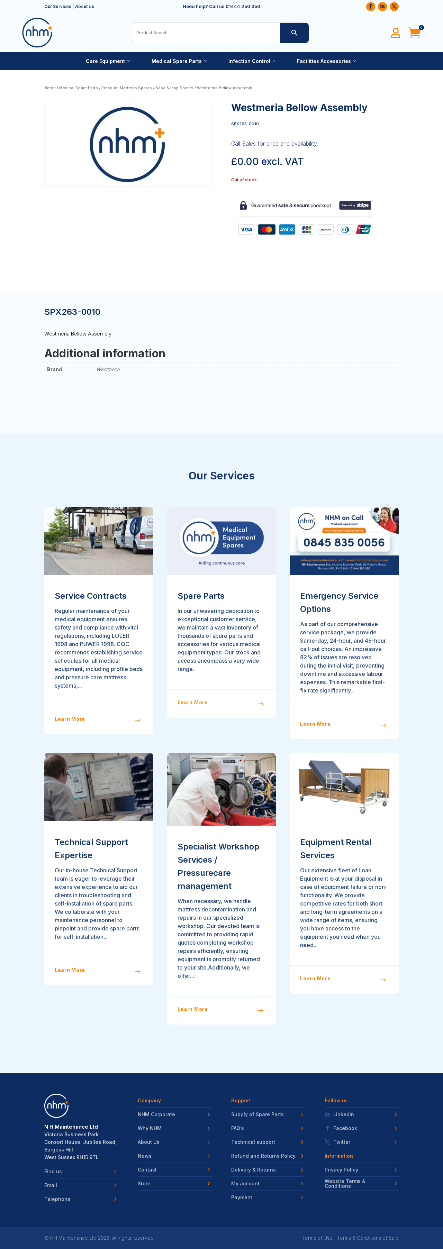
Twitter (341, 1142)
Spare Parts (201, 596)
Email (50, 1185)
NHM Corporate (156, 1114)
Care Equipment (108, 61)
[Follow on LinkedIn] (382, 6)
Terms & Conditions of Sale (368, 1238)
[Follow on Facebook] (370, 6)
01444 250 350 (243, 6)
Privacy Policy (341, 1169)
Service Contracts (91, 596)
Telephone (57, 1199)
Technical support (253, 1142)
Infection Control (252, 61)
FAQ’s (237, 1128)
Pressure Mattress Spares (126, 87)
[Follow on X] (394, 6)
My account (245, 1183)
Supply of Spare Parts (257, 1114)
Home (50, 87)
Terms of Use (317, 1238)
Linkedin (343, 1114)
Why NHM (150, 1128)
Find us (53, 1171)
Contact (147, 1169)
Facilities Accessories (327, 61)
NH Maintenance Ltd (73, 1238)
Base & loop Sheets (174, 87)
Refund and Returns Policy (263, 1156)
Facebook (345, 1128)
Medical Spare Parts (180, 61)
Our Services (57, 6)
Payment (241, 1197)
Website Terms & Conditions (345, 1183)
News (145, 1156)
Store (144, 1183)
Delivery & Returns (253, 1169)
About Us (84, 6)
